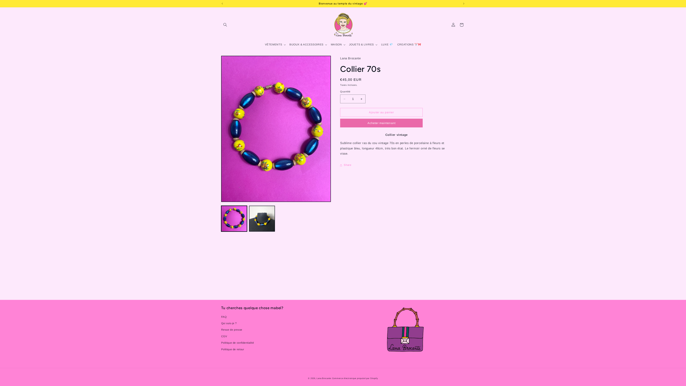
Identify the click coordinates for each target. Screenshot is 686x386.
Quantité (345, 91)
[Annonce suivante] (464, 3)
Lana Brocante (324, 378)
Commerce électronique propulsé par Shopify (355, 378)
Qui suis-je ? (229, 323)
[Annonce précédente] (222, 3)
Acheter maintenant (381, 123)
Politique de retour (232, 349)
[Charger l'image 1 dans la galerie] (234, 219)
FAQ (224, 316)
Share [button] (347, 165)
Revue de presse (231, 329)
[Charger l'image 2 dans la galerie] (262, 219)
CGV (224, 336)
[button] (225, 25)
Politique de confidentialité (237, 342)
